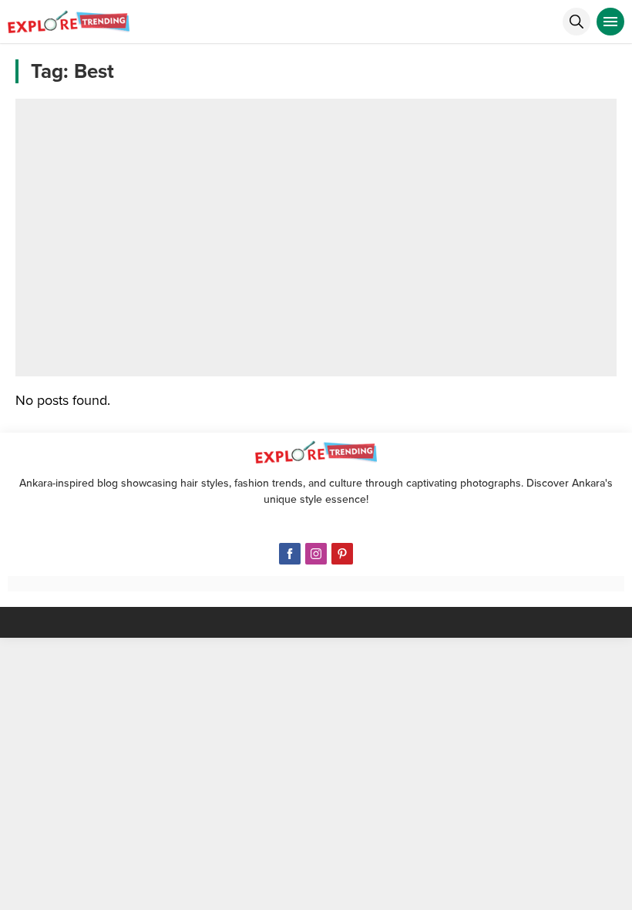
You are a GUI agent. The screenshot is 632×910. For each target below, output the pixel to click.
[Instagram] (316, 554)
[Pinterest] (342, 554)
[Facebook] (290, 554)
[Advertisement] (316, 237)
